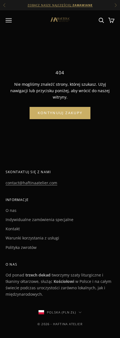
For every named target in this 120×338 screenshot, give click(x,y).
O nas (11, 210)
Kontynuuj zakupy (60, 112)
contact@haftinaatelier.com (31, 182)
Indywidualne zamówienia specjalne (39, 219)
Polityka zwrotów (21, 247)
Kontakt (13, 228)
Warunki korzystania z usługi (32, 238)
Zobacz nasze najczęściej (60, 5)
